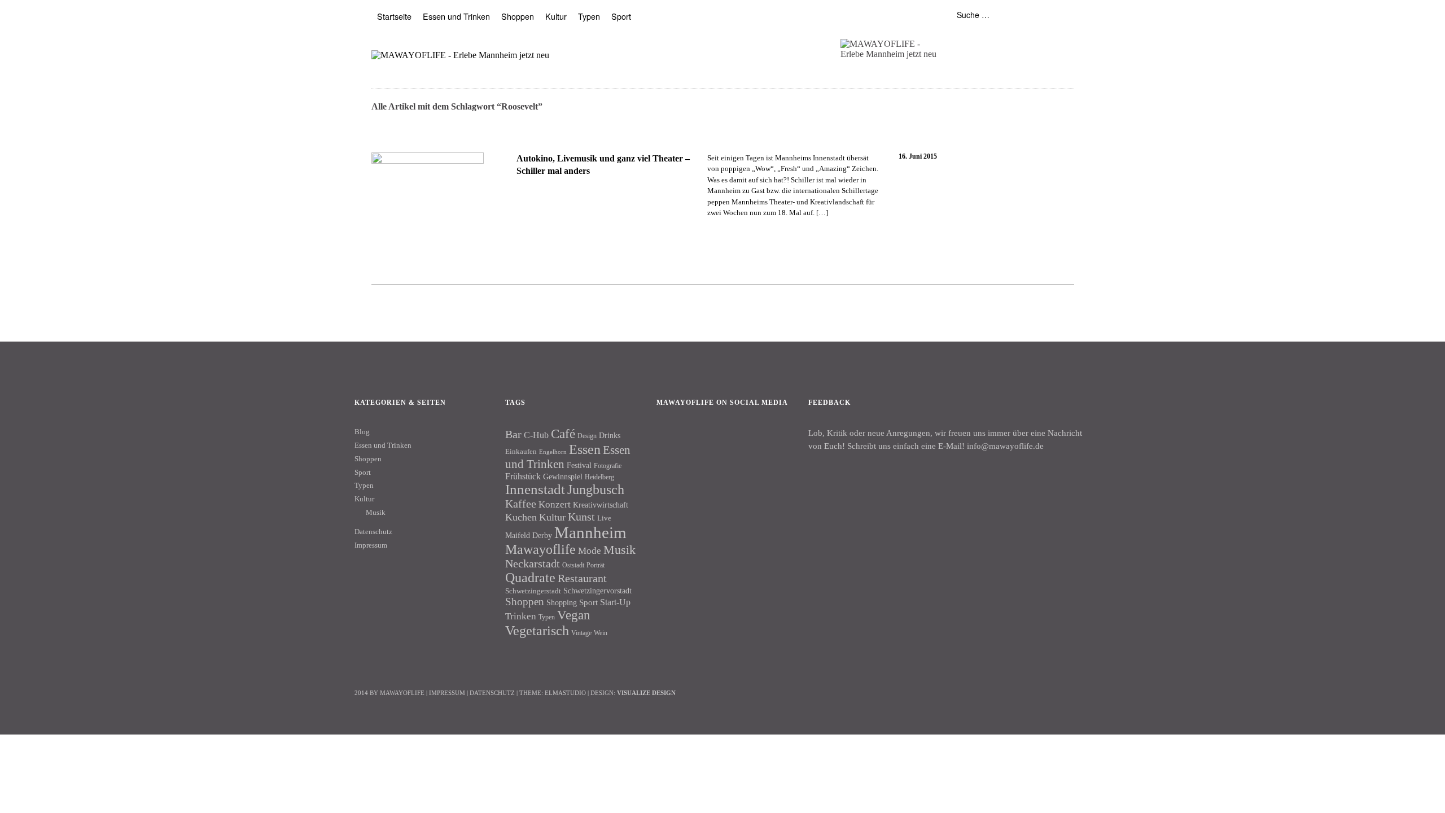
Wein (600, 633)
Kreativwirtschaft (600, 504)
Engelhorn (553, 452)
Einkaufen (521, 451)
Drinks (609, 435)
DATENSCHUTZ (492, 692)
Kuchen (521, 517)
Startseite (394, 16)
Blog (362, 431)
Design (587, 435)
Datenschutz (373, 531)
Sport (621, 16)
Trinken (520, 616)
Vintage (581, 633)
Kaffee (520, 503)
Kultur (556, 16)
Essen (585, 449)
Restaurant (582, 578)
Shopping (561, 602)
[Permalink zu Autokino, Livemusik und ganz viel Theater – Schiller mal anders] (427, 208)
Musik (376, 512)
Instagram (701, 441)
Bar (513, 434)
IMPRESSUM (447, 692)
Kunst (581, 516)
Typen (589, 16)
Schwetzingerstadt (533, 591)
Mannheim (590, 532)
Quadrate (530, 577)
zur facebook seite (974, 41)
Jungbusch (595, 489)
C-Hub (536, 435)
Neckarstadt (532, 563)
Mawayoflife (540, 549)
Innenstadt (535, 489)
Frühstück (523, 476)
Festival (579, 465)
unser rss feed (1018, 41)
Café (563, 434)
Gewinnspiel (563, 477)
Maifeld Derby (528, 535)
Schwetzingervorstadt (597, 590)
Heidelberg (599, 477)
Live (604, 518)
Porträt (595, 565)
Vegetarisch (537, 630)
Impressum (370, 545)
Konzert (554, 504)
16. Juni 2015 (918, 156)
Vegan (573, 615)
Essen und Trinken (456, 16)
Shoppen (517, 16)
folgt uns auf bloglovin (952, 41)
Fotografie (607, 465)
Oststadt (573, 565)
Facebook (670, 441)
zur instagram (996, 41)
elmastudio (565, 692)
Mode (589, 550)
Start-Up (615, 602)
